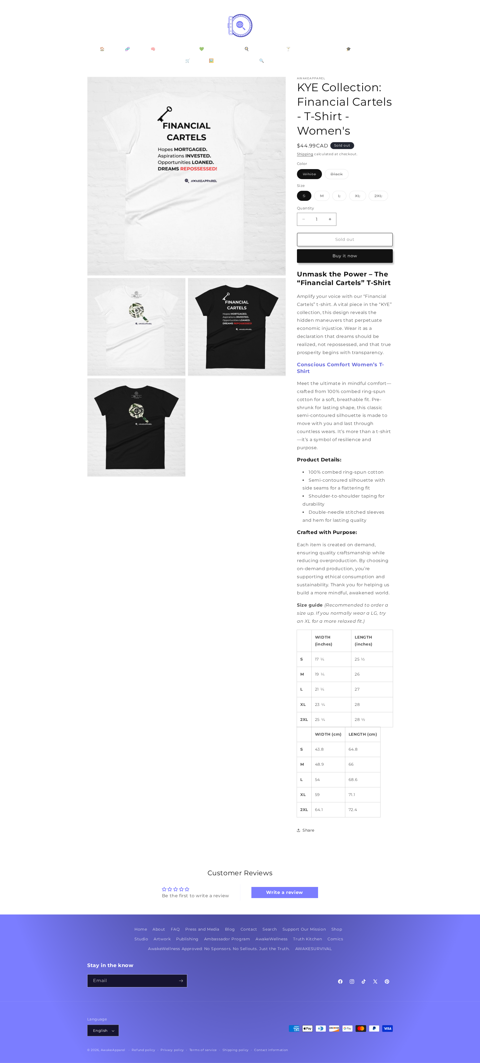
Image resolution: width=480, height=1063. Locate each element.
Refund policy (143, 1050)
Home (140, 929)
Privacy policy (172, 1050)
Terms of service (203, 1050)
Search (269, 929)
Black (340, 175)
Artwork (162, 938)
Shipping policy (235, 1050)
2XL (381, 197)
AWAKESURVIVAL (313, 948)
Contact (249, 929)
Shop (336, 929)
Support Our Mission (304, 929)
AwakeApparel (113, 1050)
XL (360, 197)
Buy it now (344, 255)
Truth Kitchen (307, 938)
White (312, 175)
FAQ (175, 929)
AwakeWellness (272, 938)
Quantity (305, 208)
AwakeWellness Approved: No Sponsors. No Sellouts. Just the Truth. (219, 948)
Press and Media (202, 929)
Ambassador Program (227, 938)
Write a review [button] (284, 892)
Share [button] (308, 830)
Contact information (271, 1050)
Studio (141, 938)
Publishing (187, 938)
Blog (230, 929)
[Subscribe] (181, 980)
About (158, 929)
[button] (93, 25)
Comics (335, 938)
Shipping (305, 154)
